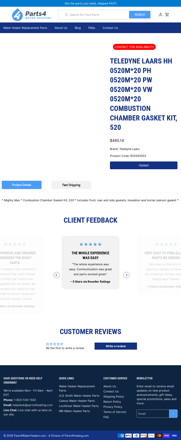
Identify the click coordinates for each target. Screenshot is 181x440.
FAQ (106, 417)
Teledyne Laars (129, 149)
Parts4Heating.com (77, 436)
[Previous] (57, 275)
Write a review (116, 346)
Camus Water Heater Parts (77, 401)
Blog (78, 28)
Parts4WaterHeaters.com (30, 436)
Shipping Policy (113, 396)
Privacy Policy (112, 407)
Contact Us (110, 28)
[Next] (126, 275)
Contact (144, 165)
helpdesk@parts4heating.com (33, 405)
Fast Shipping (71, 185)
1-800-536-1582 (25, 400)
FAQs (91, 28)
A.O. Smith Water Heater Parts (79, 395)
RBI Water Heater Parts (74, 411)
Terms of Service (114, 412)
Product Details (21, 185)
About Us (61, 28)
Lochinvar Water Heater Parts (79, 406)
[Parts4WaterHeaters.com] (31, 14)
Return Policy (112, 401)
